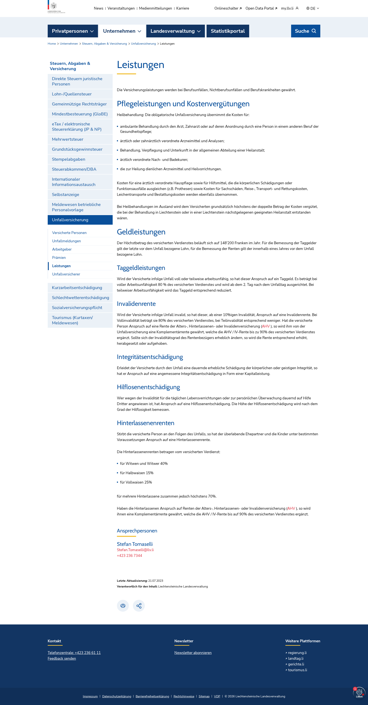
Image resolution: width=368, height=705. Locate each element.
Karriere (182, 8)
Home (52, 44)
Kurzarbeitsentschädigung (77, 288)
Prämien (59, 257)
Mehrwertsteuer (67, 139)
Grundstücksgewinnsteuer (77, 149)
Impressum (90, 696)
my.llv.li (287, 8)
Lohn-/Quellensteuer (72, 94)
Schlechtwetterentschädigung (80, 298)
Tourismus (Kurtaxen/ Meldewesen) (72, 320)
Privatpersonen (70, 31)
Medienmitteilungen (155, 8)
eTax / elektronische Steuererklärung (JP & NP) (77, 126)
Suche (302, 31)
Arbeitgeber (62, 249)
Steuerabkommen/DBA (74, 169)
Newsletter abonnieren (193, 652)
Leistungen (61, 266)
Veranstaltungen (121, 8)
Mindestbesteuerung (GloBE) (80, 114)
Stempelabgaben (68, 159)
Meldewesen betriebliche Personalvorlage (76, 207)
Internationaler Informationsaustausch (73, 181)
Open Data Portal (260, 8)
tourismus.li (297, 670)
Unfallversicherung (143, 44)
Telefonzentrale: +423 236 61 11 (74, 652)
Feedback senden (62, 658)
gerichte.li (296, 664)
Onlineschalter (226, 8)
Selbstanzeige (65, 194)
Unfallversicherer (66, 274)
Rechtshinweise (184, 696)
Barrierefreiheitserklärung (152, 696)
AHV (266, 326)
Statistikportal (228, 31)
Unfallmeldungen (66, 241)
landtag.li (295, 658)
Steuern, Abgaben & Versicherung (104, 44)
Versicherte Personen (69, 232)
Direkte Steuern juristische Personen (77, 81)
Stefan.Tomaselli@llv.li (135, 550)
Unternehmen (119, 31)
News (98, 8)
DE (313, 8)
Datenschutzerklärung (116, 696)
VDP (217, 696)
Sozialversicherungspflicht (77, 308)
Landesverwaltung (173, 31)
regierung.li (297, 652)
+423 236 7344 (129, 555)
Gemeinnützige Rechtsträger (79, 104)
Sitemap (204, 696)
